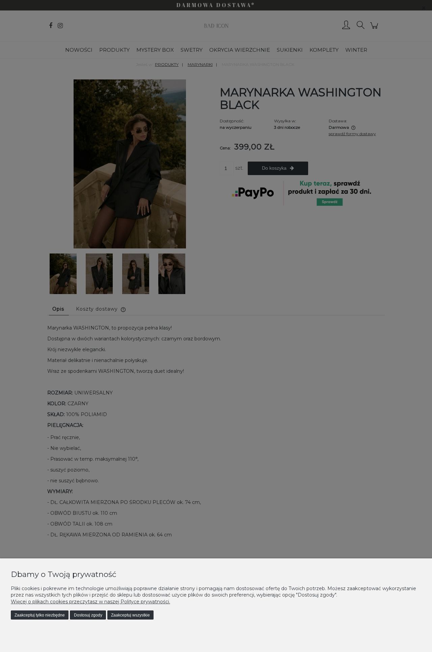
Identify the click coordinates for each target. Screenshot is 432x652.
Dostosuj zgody (88, 615)
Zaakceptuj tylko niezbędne (40, 615)
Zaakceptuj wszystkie (130, 615)
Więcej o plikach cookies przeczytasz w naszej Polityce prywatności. (90, 602)
